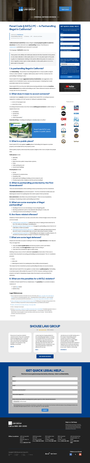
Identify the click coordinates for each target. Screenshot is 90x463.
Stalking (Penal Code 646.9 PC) (20, 222)
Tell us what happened (65, 50)
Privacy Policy (16, 455)
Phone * (62, 37)
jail (17, 287)
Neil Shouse (20, 34)
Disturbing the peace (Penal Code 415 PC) (23, 229)
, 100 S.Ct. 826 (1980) (28, 309)
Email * (61, 41)
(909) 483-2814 (65, 441)
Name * (62, 33)
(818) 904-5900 (40, 441)
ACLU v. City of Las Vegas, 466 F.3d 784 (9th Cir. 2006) (41, 298)
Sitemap (31, 454)
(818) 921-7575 (27, 442)
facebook (71, 454)
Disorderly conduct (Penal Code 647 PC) (23, 226)
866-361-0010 (20, 426)
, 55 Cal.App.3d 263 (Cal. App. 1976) (23, 301)
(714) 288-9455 (52, 441)
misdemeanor (12, 47)
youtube (80, 454)
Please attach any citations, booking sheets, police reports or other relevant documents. (69, 61)
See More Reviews (45, 356)
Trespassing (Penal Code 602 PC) (21, 233)
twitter (75, 454)
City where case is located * (66, 46)
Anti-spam (24, 455)
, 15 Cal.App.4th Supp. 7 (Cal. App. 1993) (23, 304)
